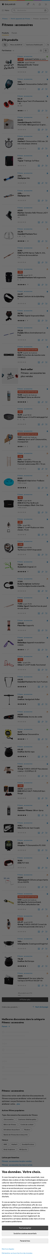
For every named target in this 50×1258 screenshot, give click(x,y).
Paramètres (25, 1241)
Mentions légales (8, 1249)
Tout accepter (25, 1228)
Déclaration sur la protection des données (17, 1253)
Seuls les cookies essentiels (24, 1233)
